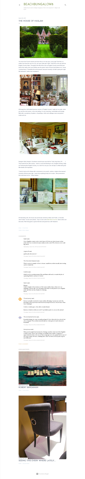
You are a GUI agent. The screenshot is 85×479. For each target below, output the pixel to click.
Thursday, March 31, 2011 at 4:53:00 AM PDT (34, 267)
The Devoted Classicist (30, 261)
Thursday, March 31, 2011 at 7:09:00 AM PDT (34, 278)
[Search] (65, 4)
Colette (26, 272)
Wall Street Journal (52, 219)
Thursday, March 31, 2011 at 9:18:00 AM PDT (34, 312)
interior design (25, 230)
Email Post (25, 228)
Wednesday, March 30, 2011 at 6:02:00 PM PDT (35, 246)
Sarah (25, 239)
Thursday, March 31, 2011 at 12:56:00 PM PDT (34, 324)
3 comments (26, 390)
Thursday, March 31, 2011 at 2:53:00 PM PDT (34, 340)
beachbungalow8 (38, 4)
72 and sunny (27, 298)
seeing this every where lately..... (37, 461)
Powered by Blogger (44, 473)
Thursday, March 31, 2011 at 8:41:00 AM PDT (34, 293)
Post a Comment (23, 344)
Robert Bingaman (28, 387)
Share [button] (20, 228)
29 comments (26, 463)
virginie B (26, 251)
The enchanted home (30, 317)
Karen (25, 283)
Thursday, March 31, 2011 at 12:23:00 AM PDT (34, 256)
